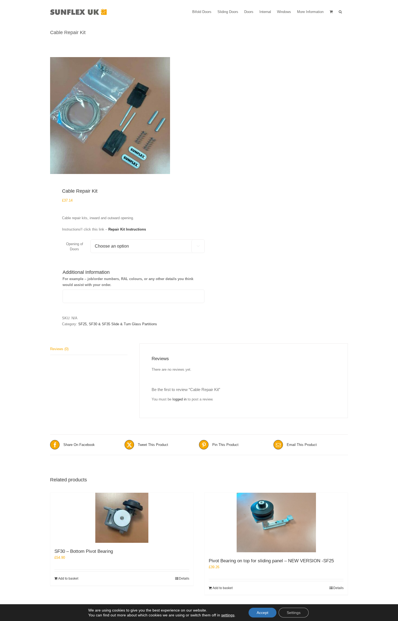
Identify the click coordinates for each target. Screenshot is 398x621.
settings (227, 615)
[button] (340, 11)
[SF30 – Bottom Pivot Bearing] (121, 518)
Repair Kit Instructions (127, 229)
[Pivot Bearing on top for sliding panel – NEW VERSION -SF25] (276, 522)
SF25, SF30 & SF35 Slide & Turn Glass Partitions (117, 324)
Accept (262, 612)
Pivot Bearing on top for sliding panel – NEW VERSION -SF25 (271, 560)
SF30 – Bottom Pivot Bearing (83, 551)
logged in (179, 399)
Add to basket (68, 578)
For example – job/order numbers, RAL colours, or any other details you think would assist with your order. (128, 282)
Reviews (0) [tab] (59, 349)
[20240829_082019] (121, 115)
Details (184, 578)
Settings (294, 612)
